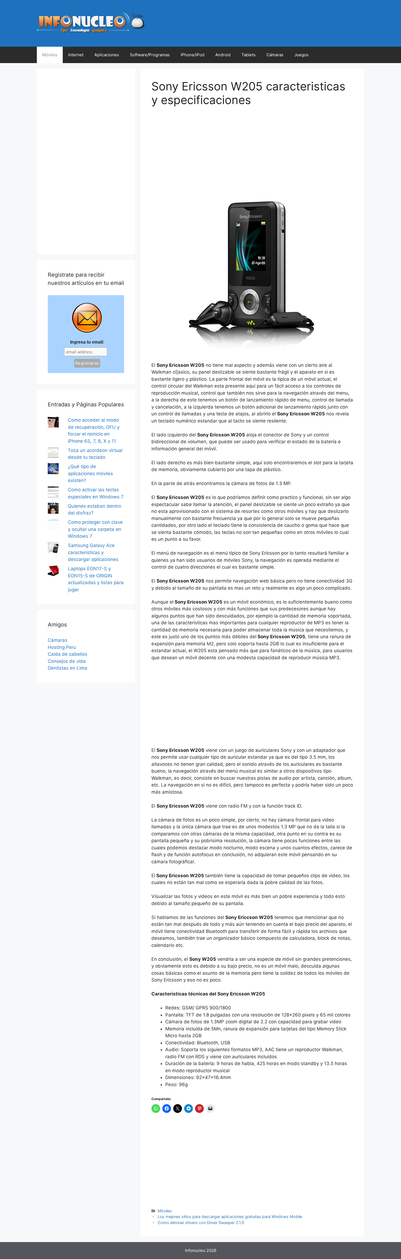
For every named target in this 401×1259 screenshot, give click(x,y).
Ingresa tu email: (87, 342)
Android (223, 54)
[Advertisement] (192, 153)
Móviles (49, 54)
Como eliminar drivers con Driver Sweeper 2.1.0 (201, 1222)
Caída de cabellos (67, 654)
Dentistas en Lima (67, 668)
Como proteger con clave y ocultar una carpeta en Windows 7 (95, 529)
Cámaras (275, 54)
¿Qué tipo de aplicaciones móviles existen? (90, 473)
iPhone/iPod (192, 54)
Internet (75, 54)
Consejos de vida (67, 661)
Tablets (248, 54)
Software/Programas (150, 54)
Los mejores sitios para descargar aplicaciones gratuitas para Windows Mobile (230, 1216)
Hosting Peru (62, 647)
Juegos (301, 54)
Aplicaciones (106, 54)
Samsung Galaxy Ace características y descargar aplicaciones (93, 552)
